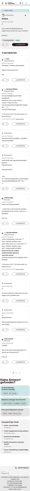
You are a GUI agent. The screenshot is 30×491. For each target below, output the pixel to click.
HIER (10, 96)
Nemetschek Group (15, 489)
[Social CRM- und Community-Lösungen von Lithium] (5, 473)
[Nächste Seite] (19, 372)
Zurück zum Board (9, 393)
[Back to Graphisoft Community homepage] (10, 3)
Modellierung (7, 427)
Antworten (21, 44)
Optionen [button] (27, 10)
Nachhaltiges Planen (9, 433)
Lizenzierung (7, 446)
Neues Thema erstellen (12, 413)
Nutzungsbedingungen (14, 483)
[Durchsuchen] (3, 3)
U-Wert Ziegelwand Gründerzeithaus (16, 431)
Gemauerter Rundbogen (12, 436)
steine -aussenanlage (11, 425)
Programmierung (8, 438)
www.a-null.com (20, 119)
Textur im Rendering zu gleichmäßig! (16, 450)
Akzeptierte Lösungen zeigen (14, 403)
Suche (16, 3)
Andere (18, 40)
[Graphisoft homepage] (22, 468)
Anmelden (26, 3)
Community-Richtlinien (14, 485)
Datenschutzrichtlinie (14, 481)
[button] (3, 44)
